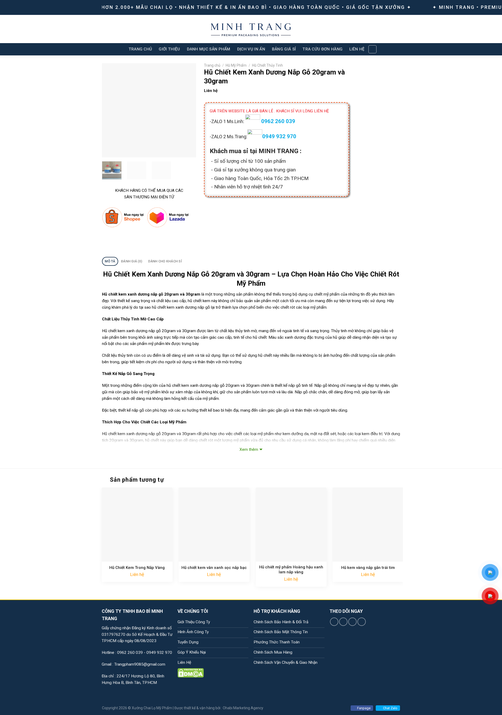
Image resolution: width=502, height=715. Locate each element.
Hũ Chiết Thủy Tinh (267, 65)
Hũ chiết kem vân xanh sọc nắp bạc (214, 567)
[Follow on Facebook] (334, 622)
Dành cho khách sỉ (165, 261)
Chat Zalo (390, 708)
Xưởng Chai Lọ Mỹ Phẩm (152, 708)
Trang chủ (212, 65)
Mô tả (110, 261)
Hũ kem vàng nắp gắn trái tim (368, 567)
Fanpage (363, 708)
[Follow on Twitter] (352, 622)
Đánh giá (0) (131, 261)
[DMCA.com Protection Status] (191, 672)
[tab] (110, 261)
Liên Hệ (356, 49)
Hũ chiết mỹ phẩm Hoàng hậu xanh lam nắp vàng (291, 570)
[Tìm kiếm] (372, 49)
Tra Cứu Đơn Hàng (323, 49)
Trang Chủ (140, 49)
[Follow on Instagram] (343, 622)
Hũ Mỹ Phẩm (236, 65)
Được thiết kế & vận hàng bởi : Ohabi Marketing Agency (218, 708)
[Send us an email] (361, 622)
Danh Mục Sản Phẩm (208, 49)
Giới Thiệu (169, 49)
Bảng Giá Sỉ (284, 49)
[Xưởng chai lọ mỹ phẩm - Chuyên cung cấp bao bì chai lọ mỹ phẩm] (251, 29)
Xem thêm (248, 449)
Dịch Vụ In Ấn (251, 49)
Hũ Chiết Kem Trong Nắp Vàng (137, 567)
